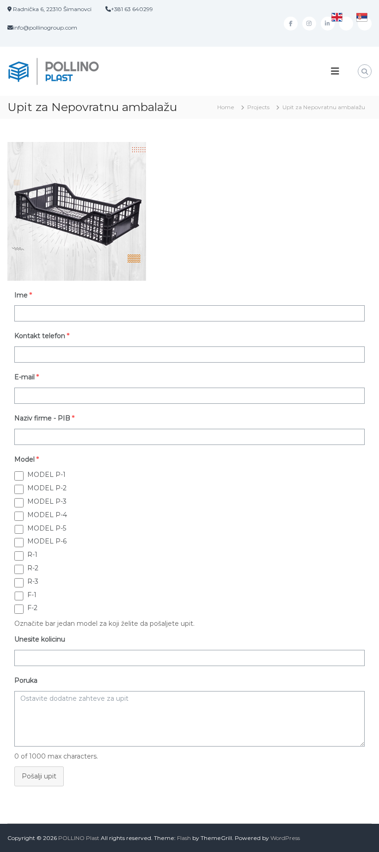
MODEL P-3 (47, 501)
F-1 (32, 595)
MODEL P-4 (47, 515)
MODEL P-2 (47, 488)
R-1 (32, 554)
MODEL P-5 (46, 528)
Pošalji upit (39, 776)
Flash (184, 837)
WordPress (285, 837)
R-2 (32, 568)
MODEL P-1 (46, 474)
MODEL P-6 (47, 541)
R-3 (32, 581)
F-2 (32, 608)
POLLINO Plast (78, 837)
